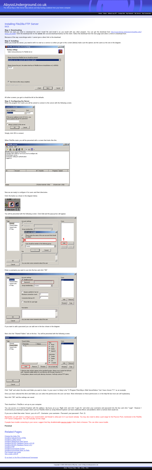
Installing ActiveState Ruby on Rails (17, 450)
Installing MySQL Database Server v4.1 (18, 445)
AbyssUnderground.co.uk (25, 4)
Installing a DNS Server (13, 440)
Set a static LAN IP (11, 454)
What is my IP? (112, 13)
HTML (83, 468)
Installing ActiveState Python (15, 448)
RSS (87, 468)
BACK (7, 26)
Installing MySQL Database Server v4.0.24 (19, 443)
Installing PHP (10, 447)
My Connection (146, 13)
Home (100, 13)
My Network (129, 13)
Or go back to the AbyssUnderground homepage (21, 457)
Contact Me (121, 13)
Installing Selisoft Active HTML (15, 438)
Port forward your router (13, 452)
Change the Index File (12, 436)
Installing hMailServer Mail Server (16, 441)
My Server (138, 13)
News (105, 13)
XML (78, 468)
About (65, 468)
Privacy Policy (72, 468)
